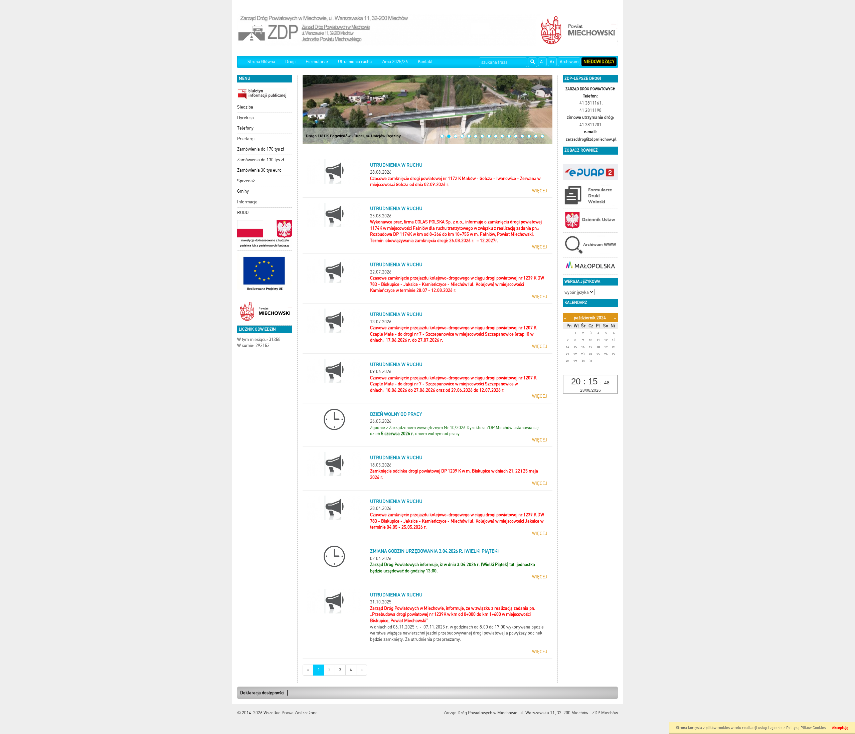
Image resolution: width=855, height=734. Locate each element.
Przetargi (245, 138)
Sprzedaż (246, 180)
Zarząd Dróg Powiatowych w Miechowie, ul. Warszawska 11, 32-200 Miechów (516, 712)
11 (509, 136)
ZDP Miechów (605, 712)
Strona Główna (261, 61)
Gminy (243, 191)
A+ (552, 61)
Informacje (247, 201)
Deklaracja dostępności (262, 692)
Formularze (317, 61)
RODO (242, 212)
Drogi (290, 61)
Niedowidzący (599, 61)
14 (529, 136)
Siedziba (245, 107)
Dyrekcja (245, 117)
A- (542, 61)
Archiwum (569, 61)
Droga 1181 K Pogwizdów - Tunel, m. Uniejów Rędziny (353, 136)
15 (535, 136)
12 (515, 136)
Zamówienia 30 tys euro (259, 170)
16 (542, 136)
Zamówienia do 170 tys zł (260, 149)
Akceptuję (840, 728)
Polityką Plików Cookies (806, 728)
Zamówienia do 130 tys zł (260, 159)
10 (502, 136)
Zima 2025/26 (395, 61)
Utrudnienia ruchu (355, 61)
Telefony (245, 128)
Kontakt (425, 61)
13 (522, 136)
